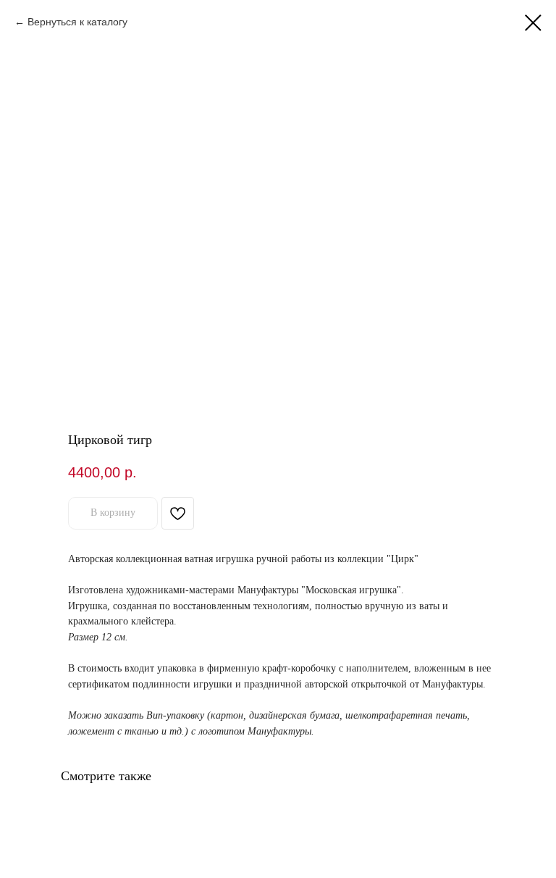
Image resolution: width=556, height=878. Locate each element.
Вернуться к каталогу (77, 22)
